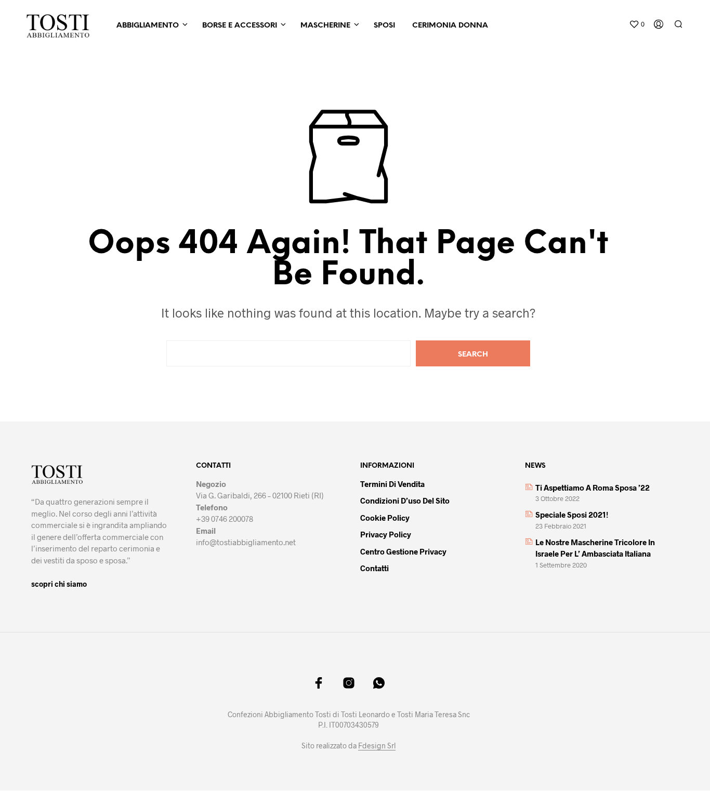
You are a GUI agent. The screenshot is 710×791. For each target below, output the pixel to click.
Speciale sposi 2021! (571, 514)
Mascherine (325, 26)
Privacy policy (385, 534)
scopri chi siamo (59, 583)
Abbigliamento (147, 26)
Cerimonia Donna (450, 26)
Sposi (384, 26)
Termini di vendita (392, 484)
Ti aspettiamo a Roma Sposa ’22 (592, 487)
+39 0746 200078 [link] (224, 518)
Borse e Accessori (239, 26)
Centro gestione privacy (403, 551)
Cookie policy (385, 517)
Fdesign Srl (377, 746)
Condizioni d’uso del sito (405, 500)
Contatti (374, 568)
